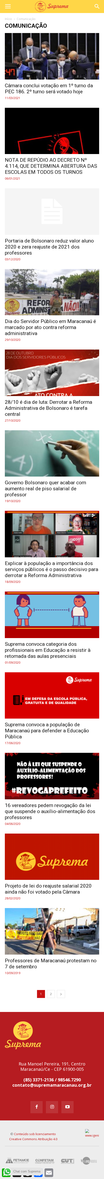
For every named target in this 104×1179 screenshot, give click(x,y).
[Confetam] (44, 1161)
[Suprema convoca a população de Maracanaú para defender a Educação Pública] (52, 695)
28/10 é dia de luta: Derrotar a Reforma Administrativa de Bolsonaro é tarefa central (48, 408)
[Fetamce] (18, 1161)
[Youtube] (67, 1107)
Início (8, 19)
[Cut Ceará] (68, 1161)
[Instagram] (52, 1107)
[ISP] (89, 1161)
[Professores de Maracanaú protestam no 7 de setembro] (52, 931)
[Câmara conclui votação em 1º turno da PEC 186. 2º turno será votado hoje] (52, 56)
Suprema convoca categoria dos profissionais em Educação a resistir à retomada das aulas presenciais (47, 650)
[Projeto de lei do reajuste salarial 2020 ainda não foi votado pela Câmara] (52, 857)
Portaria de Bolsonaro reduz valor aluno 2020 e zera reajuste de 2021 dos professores (49, 247)
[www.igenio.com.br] (92, 1133)
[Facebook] (36, 1107)
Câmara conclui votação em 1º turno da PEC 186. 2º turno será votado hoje (49, 88)
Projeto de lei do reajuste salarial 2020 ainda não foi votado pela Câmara (48, 889)
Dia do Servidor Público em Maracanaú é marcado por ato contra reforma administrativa (50, 327)
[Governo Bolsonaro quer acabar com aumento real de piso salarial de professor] (52, 453)
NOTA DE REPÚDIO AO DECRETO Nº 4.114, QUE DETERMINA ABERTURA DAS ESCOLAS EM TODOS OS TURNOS (51, 166)
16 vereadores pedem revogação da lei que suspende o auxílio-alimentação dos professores (50, 811)
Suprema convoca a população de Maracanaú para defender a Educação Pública (47, 731)
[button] (97, 6)
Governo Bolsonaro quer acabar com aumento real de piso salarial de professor (45, 489)
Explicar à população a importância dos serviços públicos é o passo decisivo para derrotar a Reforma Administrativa (51, 569)
